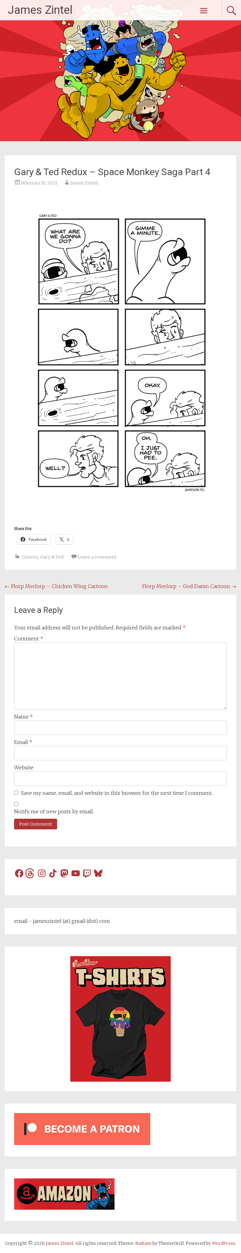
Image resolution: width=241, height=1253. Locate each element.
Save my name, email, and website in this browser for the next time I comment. (117, 793)
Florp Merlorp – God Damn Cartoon (189, 586)
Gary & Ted (51, 557)
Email (23, 742)
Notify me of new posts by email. (54, 811)
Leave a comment (97, 557)
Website (24, 767)
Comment (28, 638)
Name (23, 717)
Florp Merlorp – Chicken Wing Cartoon (56, 586)
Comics (30, 557)
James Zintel (40, 10)
